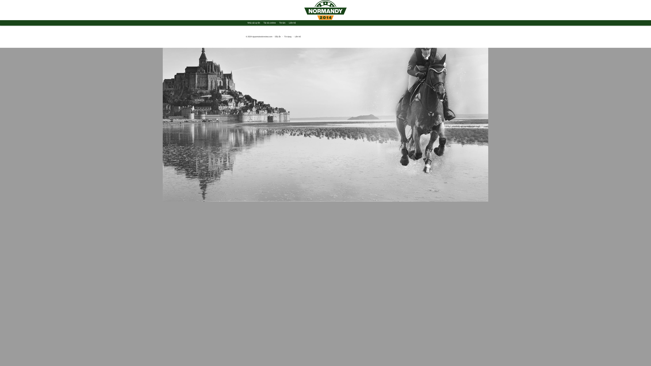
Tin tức (282, 23)
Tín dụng (287, 37)
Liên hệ (292, 23)
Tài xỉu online (269, 23)
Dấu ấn (278, 37)
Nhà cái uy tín (254, 23)
